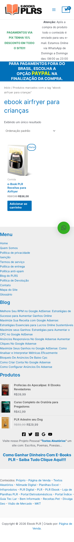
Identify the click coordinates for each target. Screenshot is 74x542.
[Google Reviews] (44, 434)
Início (7, 87)
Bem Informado (30, 498)
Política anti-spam (12, 271)
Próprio (20, 480)
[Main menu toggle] (54, 10)
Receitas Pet (51, 498)
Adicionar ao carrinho (18, 205)
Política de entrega (12, 266)
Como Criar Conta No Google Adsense (25, 362)
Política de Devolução (14, 280)
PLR (39, 489)
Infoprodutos (8, 489)
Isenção (5, 257)
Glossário (6, 294)
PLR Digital (27, 489)
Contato (5, 285)
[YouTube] (50, 434)
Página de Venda (39, 480)
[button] (64, 228)
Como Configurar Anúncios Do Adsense (26, 366)
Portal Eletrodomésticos (36, 494)
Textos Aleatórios (54, 440)
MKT (38, 503)
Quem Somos (9, 248)
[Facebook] (24, 434)
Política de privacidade (15, 252)
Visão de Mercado (20, 503)
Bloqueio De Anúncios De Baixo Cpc (23, 357)
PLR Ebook (52, 489)
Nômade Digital (26, 484)
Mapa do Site (8, 289)
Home (4, 243)
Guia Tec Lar (8, 498)
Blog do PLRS (9, 275)
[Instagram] (37, 434)
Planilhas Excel (49, 484)
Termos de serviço (12, 262)
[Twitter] (30, 434)
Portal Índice (63, 494)
